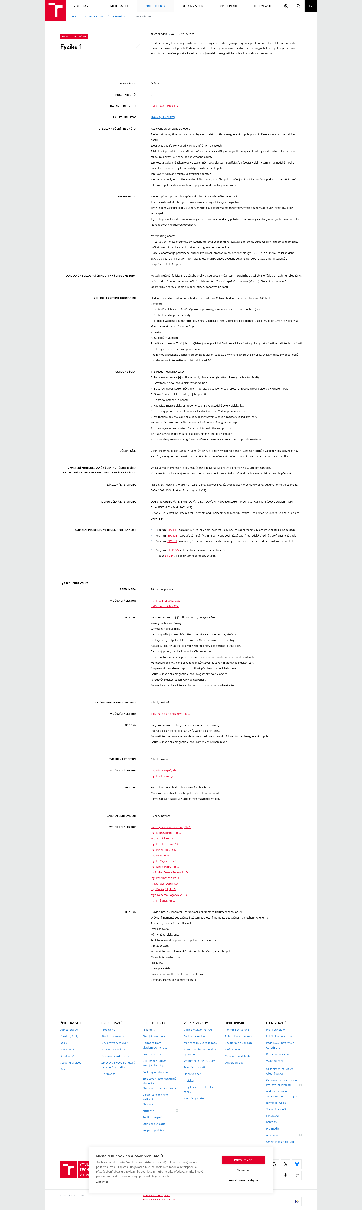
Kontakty (271, 1122)
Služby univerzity (235, 1049)
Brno (63, 1069)
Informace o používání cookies (159, 1199)
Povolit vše (243, 1160)
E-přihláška (108, 1074)
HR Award (272, 1116)
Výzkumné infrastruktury (199, 1060)
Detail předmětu (144, 16)
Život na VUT (83, 6)
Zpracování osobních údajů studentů (159, 1081)
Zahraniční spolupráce (239, 1036)
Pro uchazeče (119, 6)
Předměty (119, 16)
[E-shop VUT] (297, 1175)
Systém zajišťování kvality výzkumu (200, 1052)
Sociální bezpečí (152, 1117)
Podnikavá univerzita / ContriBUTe (280, 1045)
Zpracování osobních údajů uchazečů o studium (118, 1065)
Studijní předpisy (153, 1065)
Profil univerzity (276, 1029)
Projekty (189, 1080)
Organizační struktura (280, 1069)
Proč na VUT (109, 1029)
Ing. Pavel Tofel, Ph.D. (164, 850)
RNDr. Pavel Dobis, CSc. (165, 106)
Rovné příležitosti (277, 1103)
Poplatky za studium (155, 1072)
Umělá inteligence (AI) (280, 1141)
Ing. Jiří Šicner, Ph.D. (163, 900)
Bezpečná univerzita (278, 1054)
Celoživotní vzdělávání (115, 1056)
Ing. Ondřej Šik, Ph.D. (163, 889)
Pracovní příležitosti (283, 1085)
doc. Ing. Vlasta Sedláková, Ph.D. (170, 713)
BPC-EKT (172, 530)
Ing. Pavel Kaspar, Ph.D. (165, 878)
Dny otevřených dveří (114, 1043)
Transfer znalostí (194, 1067)
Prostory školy (69, 1036)
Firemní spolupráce (237, 1029)
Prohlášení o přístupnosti (156, 1195)
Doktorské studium (155, 1060)
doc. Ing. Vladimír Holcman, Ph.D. (171, 827)
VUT (74, 16)
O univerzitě (263, 6)
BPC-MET (173, 535)
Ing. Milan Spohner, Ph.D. (166, 833)
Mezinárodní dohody (237, 1056)
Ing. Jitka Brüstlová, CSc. (165, 600)
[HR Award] (297, 1201)
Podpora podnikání (154, 1130)
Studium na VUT (94, 16)
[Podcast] (285, 1175)
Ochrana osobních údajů (281, 1080)
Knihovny (153, 1111)
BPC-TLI (172, 541)
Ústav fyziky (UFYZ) (163, 117)
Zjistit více (102, 1181)
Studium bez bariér (155, 1124)
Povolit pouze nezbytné (243, 1180)
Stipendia (148, 1104)
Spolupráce (229, 6)
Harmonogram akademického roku (155, 1045)
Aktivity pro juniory (113, 1049)
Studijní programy (112, 1036)
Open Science (192, 1074)
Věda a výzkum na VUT (198, 1029)
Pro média (272, 1128)
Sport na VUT (68, 1056)
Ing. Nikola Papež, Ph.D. (165, 770)
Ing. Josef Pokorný (162, 776)
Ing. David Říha (160, 855)
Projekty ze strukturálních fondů (200, 1089)
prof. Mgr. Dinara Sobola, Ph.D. (169, 872)
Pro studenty (155, 6)
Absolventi (277, 1135)
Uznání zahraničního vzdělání (155, 1097)
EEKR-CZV (173, 550)
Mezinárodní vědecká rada (200, 1043)
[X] (285, 1164)
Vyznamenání (274, 1060)
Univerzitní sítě (234, 1062)
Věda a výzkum (193, 6)
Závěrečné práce (153, 1054)
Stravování (67, 1049)
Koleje (64, 1043)
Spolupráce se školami (239, 1043)
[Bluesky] (297, 1164)
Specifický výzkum (195, 1098)
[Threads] (274, 1164)
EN (310, 6)
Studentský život (70, 1062)
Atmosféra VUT (70, 1029)
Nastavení (243, 1170)
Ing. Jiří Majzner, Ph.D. (164, 861)
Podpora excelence (196, 1036)
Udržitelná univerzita (279, 1036)
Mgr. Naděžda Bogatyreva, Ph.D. (170, 895)
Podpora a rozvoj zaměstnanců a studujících (282, 1094)
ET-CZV (169, 555)
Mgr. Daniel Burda (162, 838)
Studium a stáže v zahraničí (160, 1088)
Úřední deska (274, 1073)
